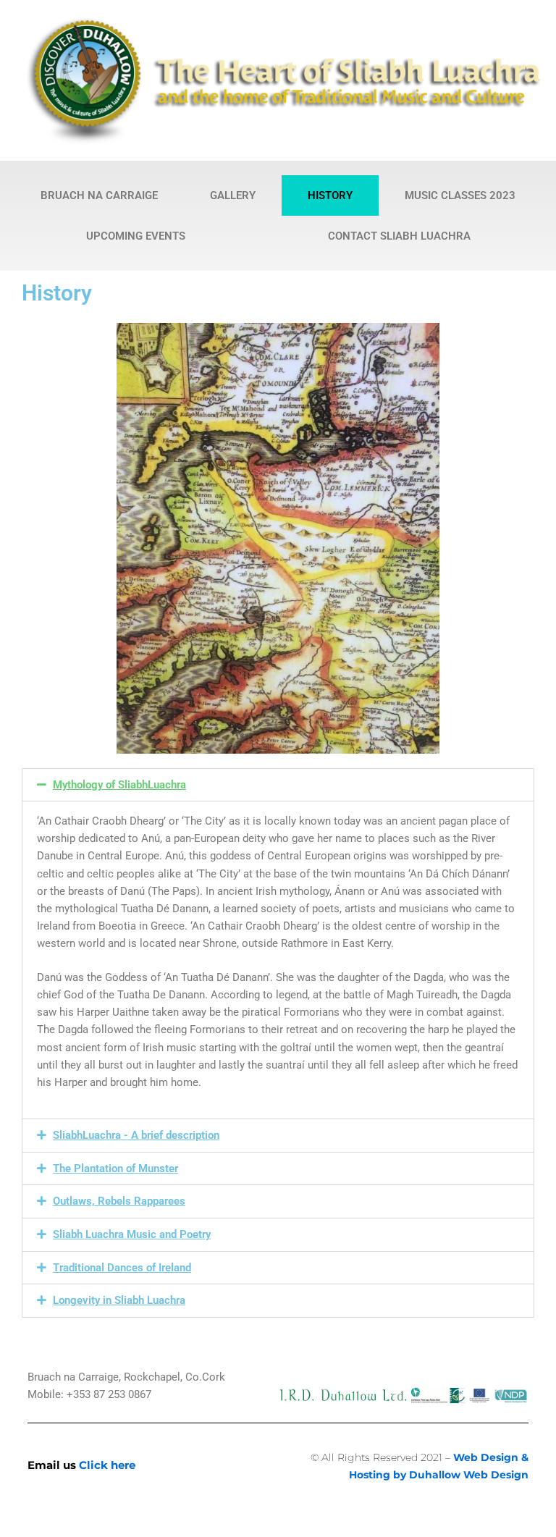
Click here (107, 1465)
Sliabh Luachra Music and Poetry (132, 1234)
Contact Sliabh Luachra (399, 236)
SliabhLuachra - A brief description (136, 1135)
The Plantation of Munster (115, 1168)
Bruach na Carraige (99, 195)
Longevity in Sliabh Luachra (119, 1300)
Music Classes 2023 (460, 195)
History (330, 195)
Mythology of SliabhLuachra (119, 784)
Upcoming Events (135, 236)
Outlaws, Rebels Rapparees (119, 1201)
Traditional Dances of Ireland (122, 1267)
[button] (278, 785)
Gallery (233, 195)
